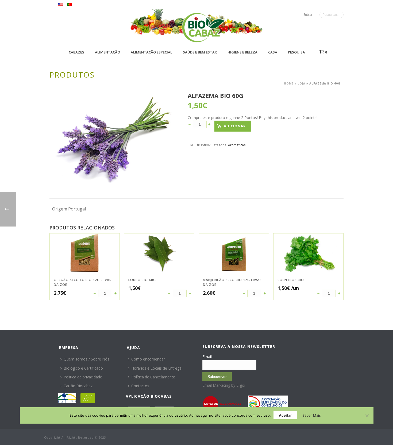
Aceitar (285, 415)
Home (289, 83)
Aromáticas (236, 145)
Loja (301, 83)
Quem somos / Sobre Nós (86, 359)
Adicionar (235, 126)
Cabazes (76, 52)
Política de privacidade (83, 376)
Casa (272, 52)
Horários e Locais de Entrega (156, 368)
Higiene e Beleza (242, 52)
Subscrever (217, 376)
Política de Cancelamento (153, 376)
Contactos (140, 385)
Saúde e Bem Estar (200, 52)
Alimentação (107, 52)
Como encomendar (148, 359)
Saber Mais (311, 415)
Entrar (308, 14)
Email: (207, 356)
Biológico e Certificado (83, 368)
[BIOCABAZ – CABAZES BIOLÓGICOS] (203, 27)
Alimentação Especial (151, 52)
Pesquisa (296, 52)
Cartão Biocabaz (78, 385)
